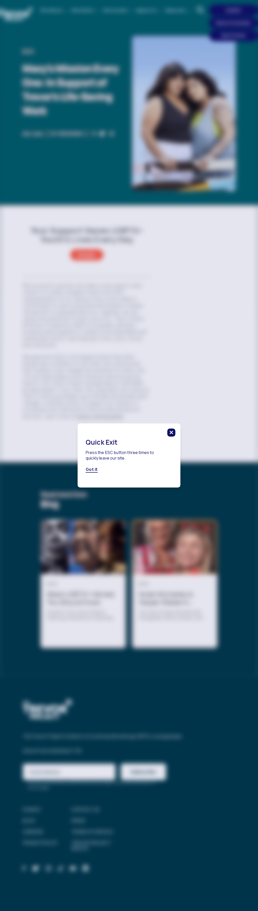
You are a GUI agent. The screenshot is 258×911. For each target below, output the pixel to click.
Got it (92, 469)
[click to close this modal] (171, 433)
